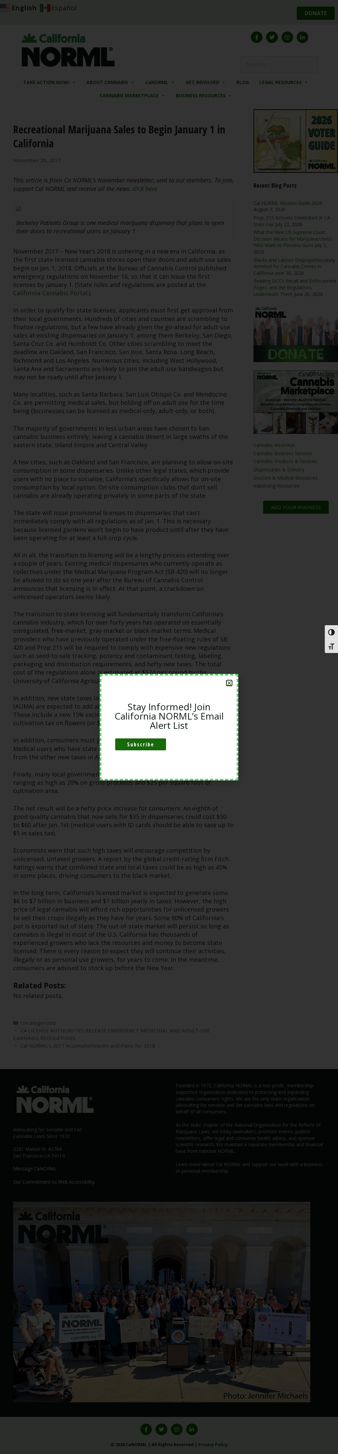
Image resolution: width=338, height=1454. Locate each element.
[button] (229, 682)
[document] (169, 727)
